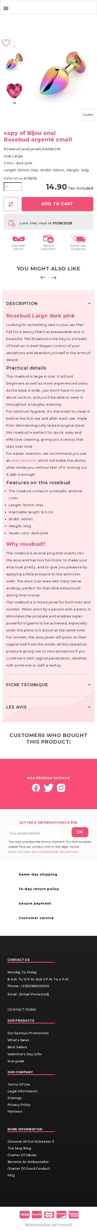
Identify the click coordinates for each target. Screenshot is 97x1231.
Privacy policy (19, 1105)
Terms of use (18, 1084)
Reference (13, 178)
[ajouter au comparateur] (11, 204)
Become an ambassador (28, 1162)
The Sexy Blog (19, 1148)
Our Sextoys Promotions (28, 1033)
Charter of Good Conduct (28, 1168)
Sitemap (14, 1098)
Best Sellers (17, 1047)
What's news (18, 1040)
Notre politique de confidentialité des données (44, 851)
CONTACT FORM (21, 1009)
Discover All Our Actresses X (30, 1141)
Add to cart (57, 204)
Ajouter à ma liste (48, 43)
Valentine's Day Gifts (24, 1054)
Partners (14, 1111)
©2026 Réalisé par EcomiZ (48, 1225)
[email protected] (34, 994)
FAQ (11, 1175)
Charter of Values (22, 1155)
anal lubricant (23, 460)
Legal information (22, 1091)
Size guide (15, 1061)
